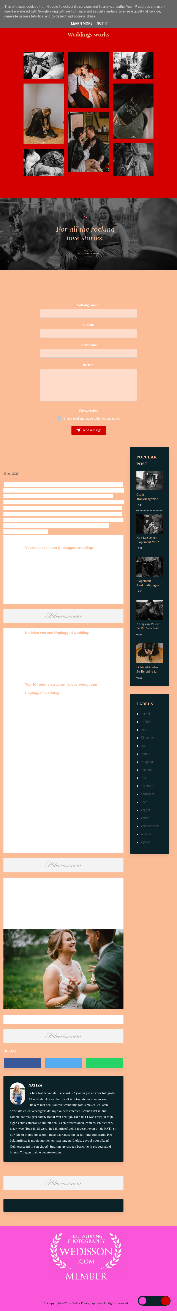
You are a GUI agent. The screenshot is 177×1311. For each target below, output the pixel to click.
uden (144, 802)
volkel (145, 818)
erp (143, 745)
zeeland (146, 834)
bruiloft (146, 721)
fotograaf (147, 762)
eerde (144, 729)
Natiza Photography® (86, 1303)
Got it (102, 23)
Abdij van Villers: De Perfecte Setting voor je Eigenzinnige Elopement (149, 626)
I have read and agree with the (92, 418)
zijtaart (145, 842)
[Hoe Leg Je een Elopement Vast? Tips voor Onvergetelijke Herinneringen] (149, 523)
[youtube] (91, 1290)
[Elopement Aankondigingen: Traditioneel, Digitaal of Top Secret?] (149, 566)
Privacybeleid (88, 410)
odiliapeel (147, 794)
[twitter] (63, 1063)
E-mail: (88, 325)
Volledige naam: (88, 305)
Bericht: (89, 365)
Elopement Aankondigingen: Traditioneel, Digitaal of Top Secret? (148, 583)
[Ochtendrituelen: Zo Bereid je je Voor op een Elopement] (149, 653)
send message (91, 430)
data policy (113, 418)
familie (145, 754)
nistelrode (147, 786)
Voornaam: (88, 345)
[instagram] (82, 1290)
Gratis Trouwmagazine (147, 497)
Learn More (81, 23)
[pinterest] (99, 1290)
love (144, 778)
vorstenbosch (150, 826)
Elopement (148, 737)
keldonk (146, 770)
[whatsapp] (104, 1063)
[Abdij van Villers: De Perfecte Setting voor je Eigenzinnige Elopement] (149, 609)
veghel (145, 810)
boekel (145, 714)
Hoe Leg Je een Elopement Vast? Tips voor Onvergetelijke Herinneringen (147, 540)
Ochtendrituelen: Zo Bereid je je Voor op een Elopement (147, 669)
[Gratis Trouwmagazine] (149, 480)
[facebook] (22, 1063)
